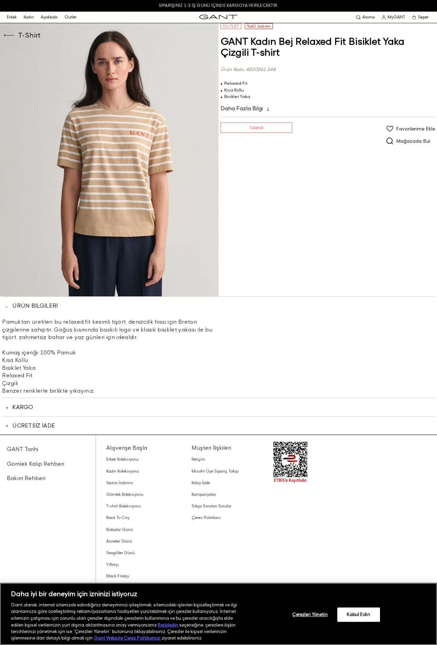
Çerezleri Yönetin (309, 614)
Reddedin (168, 624)
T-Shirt (29, 35)
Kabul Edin (358, 614)
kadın (29, 16)
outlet (70, 16)
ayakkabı (49, 16)
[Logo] (218, 17)
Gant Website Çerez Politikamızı (127, 638)
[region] (218, 614)
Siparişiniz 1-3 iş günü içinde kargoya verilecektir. (218, 5)
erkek (12, 16)
